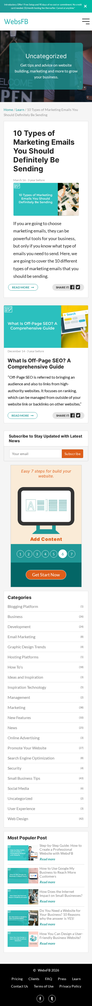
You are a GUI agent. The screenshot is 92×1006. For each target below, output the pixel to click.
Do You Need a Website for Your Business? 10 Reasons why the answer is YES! (60, 914)
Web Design (18, 818)
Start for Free (65, 22)
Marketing (16, 707)
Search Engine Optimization (31, 758)
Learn (20, 109)
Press (62, 979)
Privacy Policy (70, 986)
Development (19, 626)
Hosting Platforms (23, 656)
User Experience (21, 808)
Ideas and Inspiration (25, 677)
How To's (15, 667)
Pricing (17, 979)
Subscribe (73, 454)
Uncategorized (20, 798)
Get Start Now (46, 574)
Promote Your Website (27, 747)
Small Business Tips (24, 778)
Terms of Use (43, 986)
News (12, 727)
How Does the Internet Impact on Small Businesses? (61, 894)
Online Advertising (23, 737)
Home (8, 109)
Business (15, 616)
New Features (19, 717)
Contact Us (19, 986)
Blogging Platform (23, 606)
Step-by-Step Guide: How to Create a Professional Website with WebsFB (60, 849)
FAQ (48, 979)
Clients (33, 979)
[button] (20, 554)
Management (19, 697)
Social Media (18, 788)
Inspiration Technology (27, 687)
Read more (21, 287)
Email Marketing (21, 636)
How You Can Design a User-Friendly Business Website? (61, 936)
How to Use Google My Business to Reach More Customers (57, 872)
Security (14, 768)
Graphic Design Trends (27, 646)
